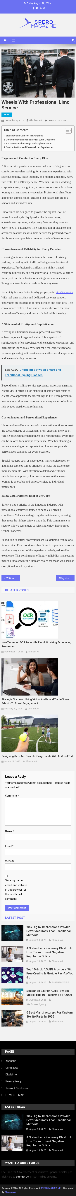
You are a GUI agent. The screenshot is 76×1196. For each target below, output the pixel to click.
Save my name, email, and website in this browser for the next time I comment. (16, 889)
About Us (11, 1061)
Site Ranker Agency (36, 1004)
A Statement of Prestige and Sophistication (28, 143)
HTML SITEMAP (15, 1095)
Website (10, 861)
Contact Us (12, 1067)
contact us (22, 1176)
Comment (12, 795)
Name (9, 831)
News (6, 114)
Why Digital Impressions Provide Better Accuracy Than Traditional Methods (48, 931)
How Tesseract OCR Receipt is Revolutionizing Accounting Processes (36, 644)
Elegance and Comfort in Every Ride (24, 135)
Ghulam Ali (35, 120)
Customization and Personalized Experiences (29, 147)
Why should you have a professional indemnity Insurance (67, 578)
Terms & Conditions (17, 1088)
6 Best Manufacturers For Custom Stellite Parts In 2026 (49, 1014)
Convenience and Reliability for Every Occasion (30, 139)
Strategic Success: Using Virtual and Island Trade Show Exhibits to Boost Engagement (35, 701)
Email (9, 846)
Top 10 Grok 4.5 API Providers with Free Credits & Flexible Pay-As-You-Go (50, 973)
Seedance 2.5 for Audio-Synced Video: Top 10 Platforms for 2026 (49, 993)
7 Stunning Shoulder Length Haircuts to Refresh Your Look (13, 578)
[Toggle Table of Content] (66, 130)
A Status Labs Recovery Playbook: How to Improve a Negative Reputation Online (49, 952)
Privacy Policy (13, 1081)
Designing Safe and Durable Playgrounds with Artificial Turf (37, 756)
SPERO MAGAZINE (50, 1188)
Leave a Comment (57, 120)
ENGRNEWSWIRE (60, 982)
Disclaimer (12, 1074)
